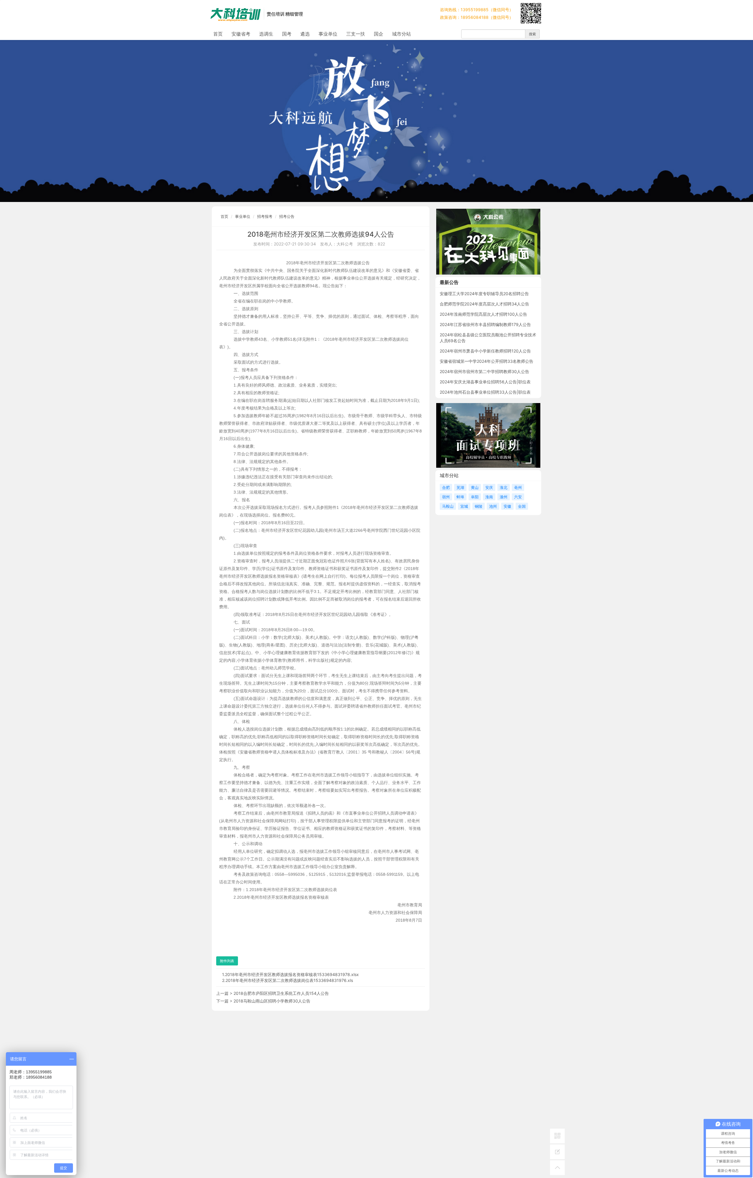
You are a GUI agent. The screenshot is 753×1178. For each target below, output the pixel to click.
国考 (286, 34)
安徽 (507, 506)
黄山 (475, 487)
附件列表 (227, 961)
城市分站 (401, 34)
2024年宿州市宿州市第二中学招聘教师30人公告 (484, 371)
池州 (493, 506)
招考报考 (264, 216)
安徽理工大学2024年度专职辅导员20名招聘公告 (484, 293)
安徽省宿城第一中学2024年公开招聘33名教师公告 (486, 361)
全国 (522, 506)
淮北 (503, 487)
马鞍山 (448, 506)
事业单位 (328, 34)
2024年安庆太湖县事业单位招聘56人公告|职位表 (485, 381)
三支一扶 (355, 34)
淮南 (489, 496)
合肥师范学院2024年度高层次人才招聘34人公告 (484, 303)
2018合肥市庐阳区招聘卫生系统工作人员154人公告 (281, 993)
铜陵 (478, 506)
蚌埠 (460, 496)
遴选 (305, 34)
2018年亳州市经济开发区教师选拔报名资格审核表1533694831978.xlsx (292, 974)
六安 (518, 496)
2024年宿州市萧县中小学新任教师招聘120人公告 (485, 350)
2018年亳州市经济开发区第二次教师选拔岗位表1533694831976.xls (289, 980)
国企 (378, 34)
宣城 (464, 506)
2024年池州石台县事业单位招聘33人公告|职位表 (485, 392)
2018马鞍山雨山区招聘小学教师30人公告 (272, 1000)
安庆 (489, 487)
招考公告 (286, 216)
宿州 (446, 496)
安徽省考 (240, 34)
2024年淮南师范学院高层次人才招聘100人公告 (483, 314)
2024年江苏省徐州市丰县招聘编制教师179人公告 (485, 324)
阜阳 (475, 496)
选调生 (266, 34)
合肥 (446, 487)
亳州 (518, 487)
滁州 (503, 496)
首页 (218, 34)
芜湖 (460, 487)
